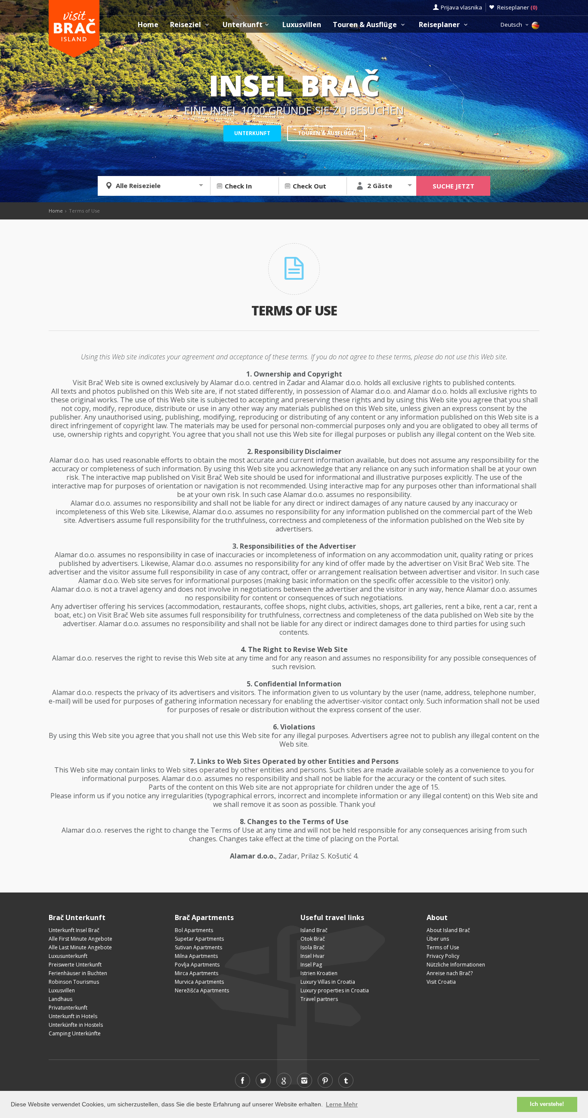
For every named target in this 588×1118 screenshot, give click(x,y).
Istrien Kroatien (318, 973)
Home (148, 24)
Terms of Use (443, 947)
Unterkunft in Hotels (73, 1016)
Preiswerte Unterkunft (75, 964)
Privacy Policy (443, 956)
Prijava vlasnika (461, 7)
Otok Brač (312, 938)
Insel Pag (311, 964)
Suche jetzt (453, 186)
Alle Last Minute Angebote (80, 947)
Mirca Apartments (196, 973)
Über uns (438, 938)
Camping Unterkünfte (75, 1033)
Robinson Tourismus (74, 981)
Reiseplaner (517, 7)
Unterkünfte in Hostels (76, 1024)
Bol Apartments (194, 930)
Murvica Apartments (199, 981)
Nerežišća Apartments (202, 990)
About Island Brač (448, 930)
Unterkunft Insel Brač (74, 930)
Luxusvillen (301, 24)
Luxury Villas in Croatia (327, 981)
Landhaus (60, 999)
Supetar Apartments (199, 938)
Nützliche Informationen (456, 964)
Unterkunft (243, 24)
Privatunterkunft (68, 1007)
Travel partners (319, 999)
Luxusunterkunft (68, 956)
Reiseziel (186, 24)
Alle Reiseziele (138, 185)
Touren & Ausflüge (366, 24)
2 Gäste (379, 185)
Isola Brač (312, 947)
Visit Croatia (441, 981)
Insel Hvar (312, 956)
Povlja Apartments (197, 964)
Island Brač (314, 930)
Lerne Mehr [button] (342, 1104)
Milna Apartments (196, 956)
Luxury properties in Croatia (334, 990)
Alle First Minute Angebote (80, 938)
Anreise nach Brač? (450, 973)
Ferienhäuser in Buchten (78, 973)
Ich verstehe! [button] (547, 1104)
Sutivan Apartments (198, 947)
